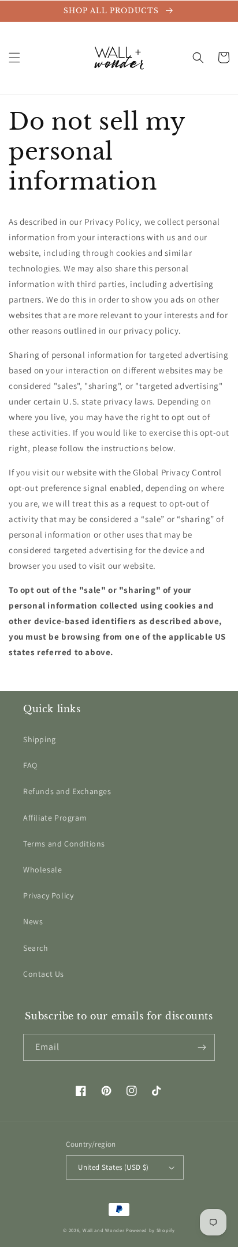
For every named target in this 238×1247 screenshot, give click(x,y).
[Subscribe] (201, 1047)
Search (36, 948)
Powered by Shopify (150, 1230)
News (33, 921)
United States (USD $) (113, 1167)
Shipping (39, 739)
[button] (14, 57)
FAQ (30, 765)
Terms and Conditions (64, 843)
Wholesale (42, 869)
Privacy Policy (48, 895)
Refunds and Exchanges (67, 791)
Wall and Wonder (104, 1230)
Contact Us (43, 974)
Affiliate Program (55, 818)
